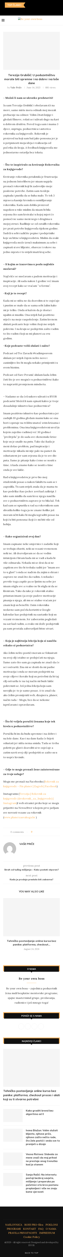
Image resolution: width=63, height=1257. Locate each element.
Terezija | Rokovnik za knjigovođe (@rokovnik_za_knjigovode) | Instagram (28, 798)
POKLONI (52, 1224)
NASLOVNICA (13, 1224)
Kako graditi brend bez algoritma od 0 (39, 1112)
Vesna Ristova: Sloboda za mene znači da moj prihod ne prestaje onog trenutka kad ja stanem (42, 1159)
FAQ (40, 1228)
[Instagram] (25, 10)
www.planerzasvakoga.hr (19, 817)
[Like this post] (34, 831)
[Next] (32, 5)
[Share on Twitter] (41, 831)
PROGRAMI (14, 1228)
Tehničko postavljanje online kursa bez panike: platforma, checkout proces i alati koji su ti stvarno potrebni (31, 1095)
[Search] (59, 20)
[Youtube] (34, 10)
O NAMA (51, 1228)
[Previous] (28, 5)
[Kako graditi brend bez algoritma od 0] (13, 1115)
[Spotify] (43, 10)
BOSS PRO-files (33, 1224)
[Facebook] (20, 10)
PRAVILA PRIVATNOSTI (22, 1232)
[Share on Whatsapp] (50, 831)
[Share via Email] (53, 831)
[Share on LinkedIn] (47, 831)
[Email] (39, 10)
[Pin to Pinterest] (44, 831)
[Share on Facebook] (38, 831)
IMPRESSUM (47, 1232)
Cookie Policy (31, 1237)
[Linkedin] (29, 10)
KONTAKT (29, 1228)
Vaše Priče (16, 87)
